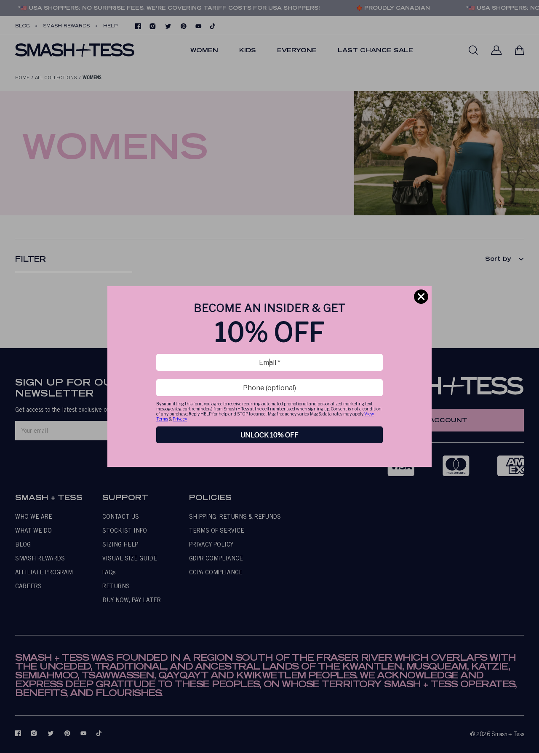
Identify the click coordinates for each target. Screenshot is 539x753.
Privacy (180, 418)
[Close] (421, 296)
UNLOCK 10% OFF (269, 435)
